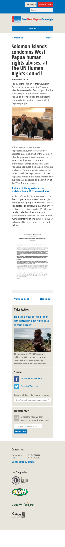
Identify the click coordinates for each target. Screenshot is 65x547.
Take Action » (45, 4)
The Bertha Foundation (20, 480)
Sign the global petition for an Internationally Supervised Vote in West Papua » (31, 320)
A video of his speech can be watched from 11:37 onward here (31, 189)
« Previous (17, 37)
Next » (49, 37)
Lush (20, 492)
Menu (32, 28)
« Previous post (20, 298)
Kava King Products (20, 516)
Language (31, 4)
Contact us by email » (24, 461)
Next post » (46, 298)
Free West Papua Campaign (32, 19)
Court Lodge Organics (23, 504)
